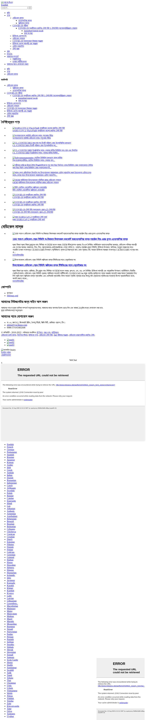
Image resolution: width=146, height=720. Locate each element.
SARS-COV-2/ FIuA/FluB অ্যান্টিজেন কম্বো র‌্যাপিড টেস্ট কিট (37, 130)
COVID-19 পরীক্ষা (20, 25)
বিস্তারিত (20, 255)
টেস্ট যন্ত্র (16, 48)
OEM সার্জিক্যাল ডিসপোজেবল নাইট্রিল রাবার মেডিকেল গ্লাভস (36, 182)
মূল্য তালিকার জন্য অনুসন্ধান (11, 310)
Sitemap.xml (12, 295)
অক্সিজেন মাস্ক (23, 23)
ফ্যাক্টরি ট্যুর (17, 59)
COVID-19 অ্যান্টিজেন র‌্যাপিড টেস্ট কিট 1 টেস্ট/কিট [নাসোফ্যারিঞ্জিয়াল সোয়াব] (47, 28)
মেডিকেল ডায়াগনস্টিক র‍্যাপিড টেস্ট (81, 335)
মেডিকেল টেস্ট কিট (46, 335)
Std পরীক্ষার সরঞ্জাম (61, 335)
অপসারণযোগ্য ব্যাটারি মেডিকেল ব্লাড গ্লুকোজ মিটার (32, 138)
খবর (8, 51)
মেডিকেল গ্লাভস (19, 38)
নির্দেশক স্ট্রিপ (22, 335)
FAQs (9, 54)
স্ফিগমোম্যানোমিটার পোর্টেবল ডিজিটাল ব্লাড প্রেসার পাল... (34, 160)
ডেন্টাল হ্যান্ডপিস (18, 46)
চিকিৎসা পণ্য (33, 335)
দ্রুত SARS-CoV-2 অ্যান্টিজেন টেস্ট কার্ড (29, 219)
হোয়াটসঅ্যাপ (6, 355)
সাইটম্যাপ (55, 332)
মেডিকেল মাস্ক (18, 18)
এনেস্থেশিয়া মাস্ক (25, 20)
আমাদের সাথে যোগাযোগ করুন (17, 64)
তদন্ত (15, 255)
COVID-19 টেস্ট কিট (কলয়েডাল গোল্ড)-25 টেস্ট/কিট (33, 212)
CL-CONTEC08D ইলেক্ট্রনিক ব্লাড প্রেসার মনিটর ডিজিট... (36, 153)
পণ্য (8, 15)
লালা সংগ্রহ (28, 33)
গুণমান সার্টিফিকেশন (20, 61)
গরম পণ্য (47, 332)
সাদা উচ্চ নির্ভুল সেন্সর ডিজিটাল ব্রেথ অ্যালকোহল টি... (32, 167)
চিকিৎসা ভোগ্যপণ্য (19, 36)
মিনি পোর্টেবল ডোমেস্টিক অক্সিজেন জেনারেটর (28, 190)
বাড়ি (8, 13)
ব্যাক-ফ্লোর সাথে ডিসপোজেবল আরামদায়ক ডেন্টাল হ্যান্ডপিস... (35, 175)
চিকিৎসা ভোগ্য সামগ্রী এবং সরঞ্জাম (25, 43)
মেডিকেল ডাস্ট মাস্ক (8, 335)
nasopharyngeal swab (33, 31)
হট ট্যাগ (39, 332)
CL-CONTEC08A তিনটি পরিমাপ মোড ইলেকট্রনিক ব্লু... (35, 145)
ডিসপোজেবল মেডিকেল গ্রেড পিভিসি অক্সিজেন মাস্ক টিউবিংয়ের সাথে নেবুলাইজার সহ (49, 265)
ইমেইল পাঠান (6, 352)
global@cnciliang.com (17, 325)
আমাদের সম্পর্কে (12, 56)
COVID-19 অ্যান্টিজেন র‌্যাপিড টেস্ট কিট (28, 197)
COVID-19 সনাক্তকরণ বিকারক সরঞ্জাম (28, 41)
